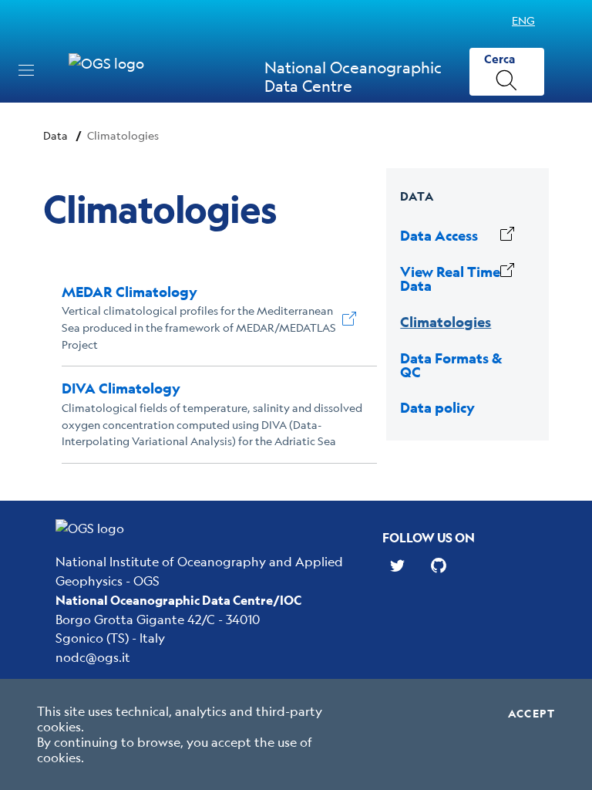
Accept (531, 713)
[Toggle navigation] (26, 70)
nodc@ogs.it (93, 657)
